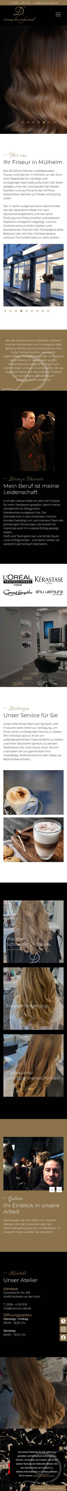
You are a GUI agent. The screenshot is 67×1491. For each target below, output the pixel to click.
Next (59, 1189)
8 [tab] (61, 123)
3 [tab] (34, 123)
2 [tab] (29, 123)
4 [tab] (39, 123)
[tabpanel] (33, 76)
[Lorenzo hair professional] (19, 14)
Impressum (39, 1488)
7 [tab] (55, 123)
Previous (52, 1189)
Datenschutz (55, 1488)
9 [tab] (49, 312)
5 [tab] (45, 123)
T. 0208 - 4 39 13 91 (19, 2)
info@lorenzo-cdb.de (46, 2)
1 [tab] (23, 123)
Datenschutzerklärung (43, 1475)
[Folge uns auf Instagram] (63, 1329)
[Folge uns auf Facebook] (63, 1337)
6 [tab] (50, 123)
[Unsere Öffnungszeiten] (63, 1321)
